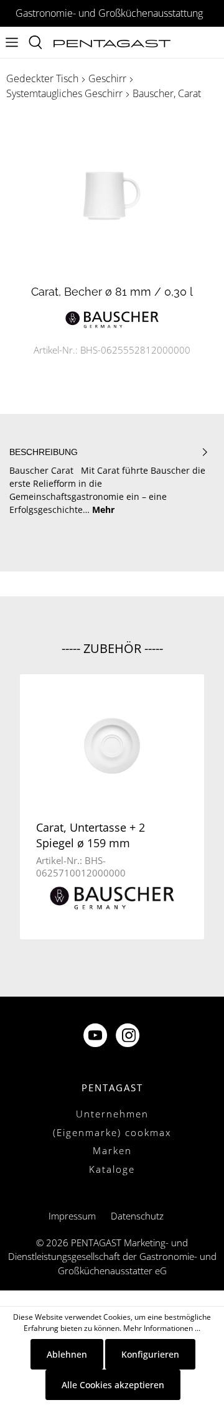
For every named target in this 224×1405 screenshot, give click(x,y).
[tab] (109, 481)
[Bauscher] (112, 318)
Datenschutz (137, 1216)
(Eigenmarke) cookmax (112, 1132)
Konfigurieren (150, 1354)
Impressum (72, 1216)
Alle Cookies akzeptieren (113, 1385)
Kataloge (112, 1169)
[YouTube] (96, 1037)
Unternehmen (112, 1113)
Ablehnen (67, 1354)
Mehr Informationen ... (161, 1328)
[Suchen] (35, 42)
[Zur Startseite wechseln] (112, 42)
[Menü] (12, 42)
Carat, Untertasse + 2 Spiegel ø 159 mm (90, 835)
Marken (112, 1150)
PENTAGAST (112, 1087)
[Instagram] (129, 1037)
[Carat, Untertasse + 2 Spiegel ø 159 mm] (112, 745)
